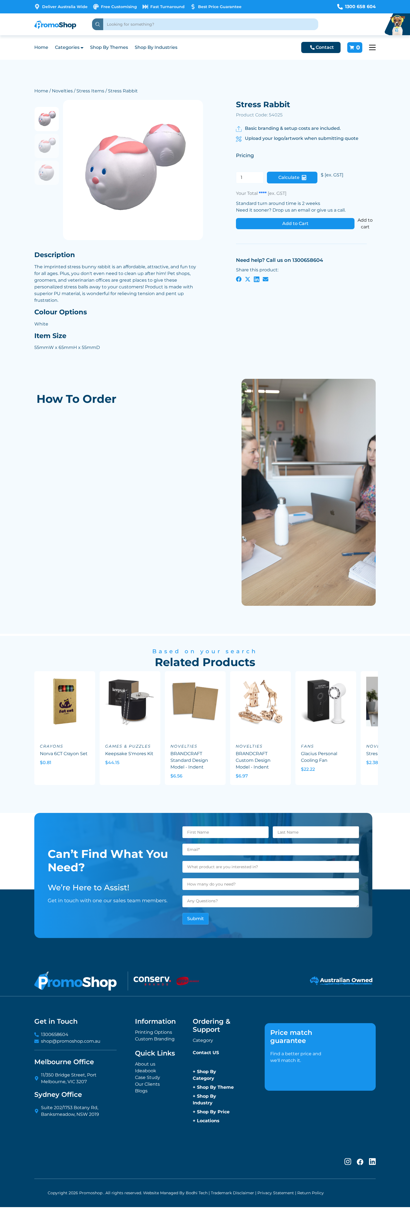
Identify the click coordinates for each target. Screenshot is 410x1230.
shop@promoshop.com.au (70, 1041)
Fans (307, 746)
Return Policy (310, 1192)
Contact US (206, 1052)
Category (203, 1040)
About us (145, 1064)
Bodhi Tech (197, 1192)
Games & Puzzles (128, 746)
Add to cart (365, 223)
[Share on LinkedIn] (256, 279)
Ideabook (145, 1070)
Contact (325, 47)
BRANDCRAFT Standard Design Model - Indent (189, 760)
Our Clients (147, 1084)
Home (41, 47)
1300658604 (54, 1034)
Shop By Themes (109, 47)
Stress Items (90, 91)
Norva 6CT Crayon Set (64, 753)
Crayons (51, 746)
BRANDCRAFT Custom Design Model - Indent (253, 760)
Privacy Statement (275, 1192)
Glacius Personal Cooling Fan (319, 757)
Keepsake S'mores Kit (129, 753)
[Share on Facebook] (239, 279)
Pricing (245, 155)
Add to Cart (295, 223)
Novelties (62, 91)
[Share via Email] (265, 279)
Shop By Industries (156, 47)
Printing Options (153, 1032)
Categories (67, 47)
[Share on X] (247, 279)
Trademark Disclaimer (232, 1192)
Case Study (147, 1077)
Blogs (141, 1090)
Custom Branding (155, 1039)
